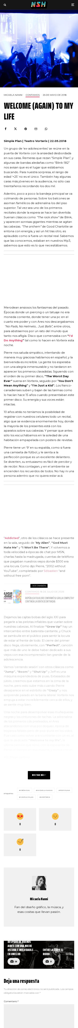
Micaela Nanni (13, 94)
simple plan (27, 797)
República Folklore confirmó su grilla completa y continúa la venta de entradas (49, 599)
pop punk (65, 790)
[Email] (35, 128)
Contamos (33, 94)
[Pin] (25, 128)
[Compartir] (5, 128)
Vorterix (45, 797)
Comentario (11, 1001)
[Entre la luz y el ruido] (56, 955)
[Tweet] (15, 128)
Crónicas (25, 790)
